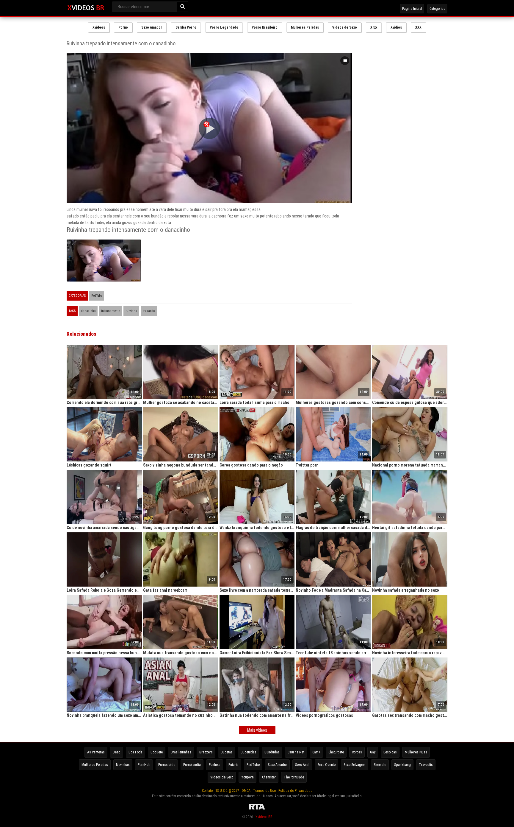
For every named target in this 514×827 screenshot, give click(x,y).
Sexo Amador (151, 27)
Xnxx (373, 27)
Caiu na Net (296, 752)
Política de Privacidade (295, 791)
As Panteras (96, 752)
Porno (123, 27)
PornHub (144, 765)
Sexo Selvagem (355, 765)
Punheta (214, 765)
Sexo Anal (302, 765)
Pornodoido (166, 765)
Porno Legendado (224, 27)
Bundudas (272, 752)
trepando (149, 311)
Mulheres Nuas (416, 752)
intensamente (110, 311)
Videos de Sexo (344, 27)
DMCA (246, 791)
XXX (418, 27)
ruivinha (131, 311)
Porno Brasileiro (265, 27)
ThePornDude (294, 777)
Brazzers (206, 752)
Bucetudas (248, 752)
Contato (207, 791)
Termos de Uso (264, 791)
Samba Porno (185, 27)
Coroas (357, 752)
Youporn (247, 777)
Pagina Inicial (412, 9)
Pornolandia (192, 765)
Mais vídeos (257, 730)
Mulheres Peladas (305, 27)
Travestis (426, 765)
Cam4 (316, 752)
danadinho (88, 311)
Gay (372, 752)
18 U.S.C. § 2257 (227, 791)
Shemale (380, 765)
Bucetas (227, 752)
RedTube (96, 296)
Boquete (157, 752)
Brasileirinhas (181, 752)
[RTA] (257, 809)
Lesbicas (390, 752)
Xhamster (269, 777)
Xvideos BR (264, 817)
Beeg (116, 752)
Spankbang (402, 765)
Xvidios (396, 27)
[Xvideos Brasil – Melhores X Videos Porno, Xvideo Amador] (86, 8)
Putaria (233, 765)
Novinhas (123, 765)
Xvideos (99, 27)
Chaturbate (336, 752)
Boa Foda (135, 752)
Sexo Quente (326, 765)
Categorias (437, 9)
